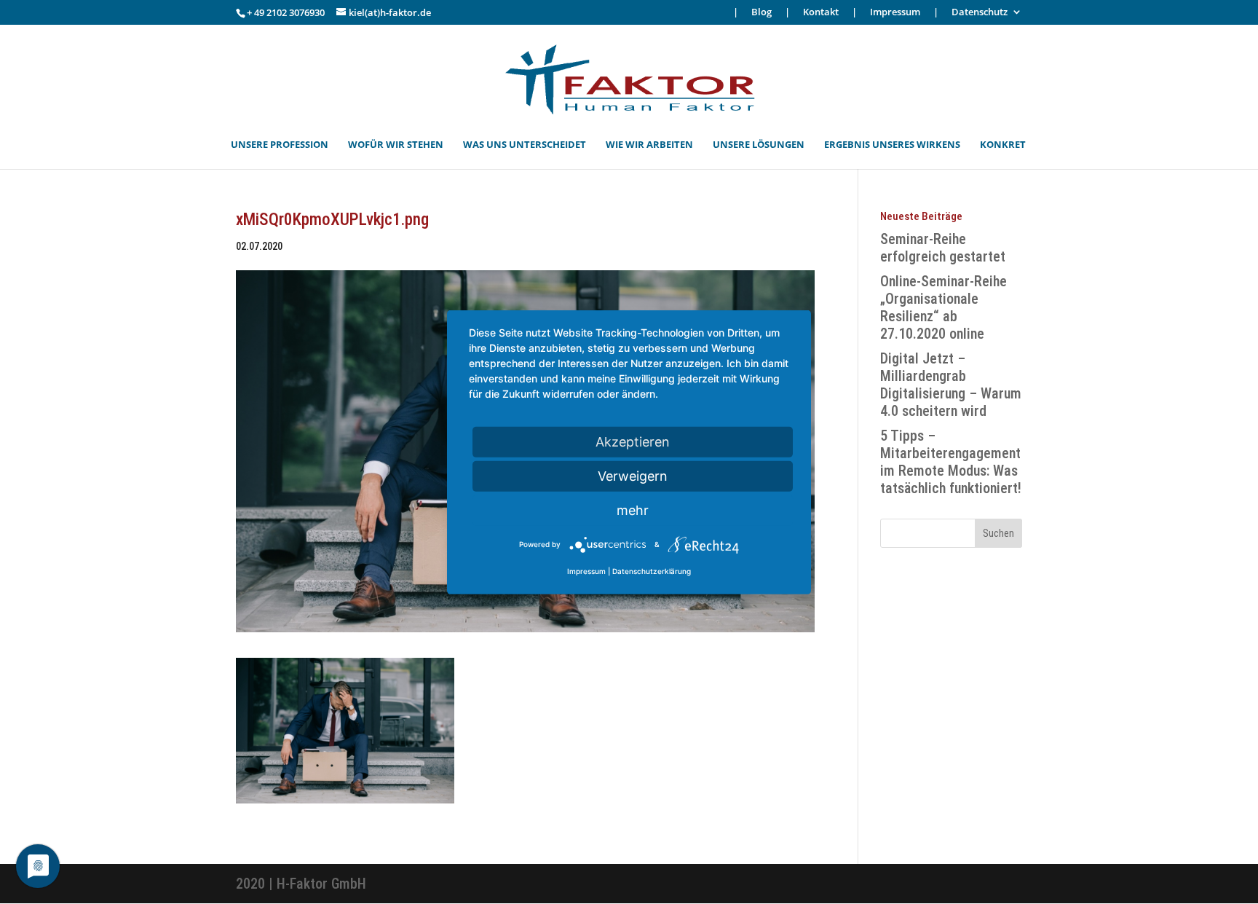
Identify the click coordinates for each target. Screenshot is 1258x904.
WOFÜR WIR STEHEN (395, 145)
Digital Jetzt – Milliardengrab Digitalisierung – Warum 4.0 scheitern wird (950, 385)
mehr (633, 509)
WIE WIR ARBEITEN (649, 145)
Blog (761, 12)
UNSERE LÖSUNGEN (758, 145)
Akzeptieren (633, 441)
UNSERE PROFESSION (279, 145)
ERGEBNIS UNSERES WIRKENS (892, 145)
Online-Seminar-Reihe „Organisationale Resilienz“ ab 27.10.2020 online (943, 307)
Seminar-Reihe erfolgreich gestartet (942, 247)
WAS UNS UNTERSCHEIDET (524, 145)
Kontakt (821, 12)
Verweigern (633, 475)
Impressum (895, 12)
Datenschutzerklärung (651, 571)
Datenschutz (980, 12)
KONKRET (1003, 145)
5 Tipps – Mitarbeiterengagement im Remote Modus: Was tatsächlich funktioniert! (950, 462)
